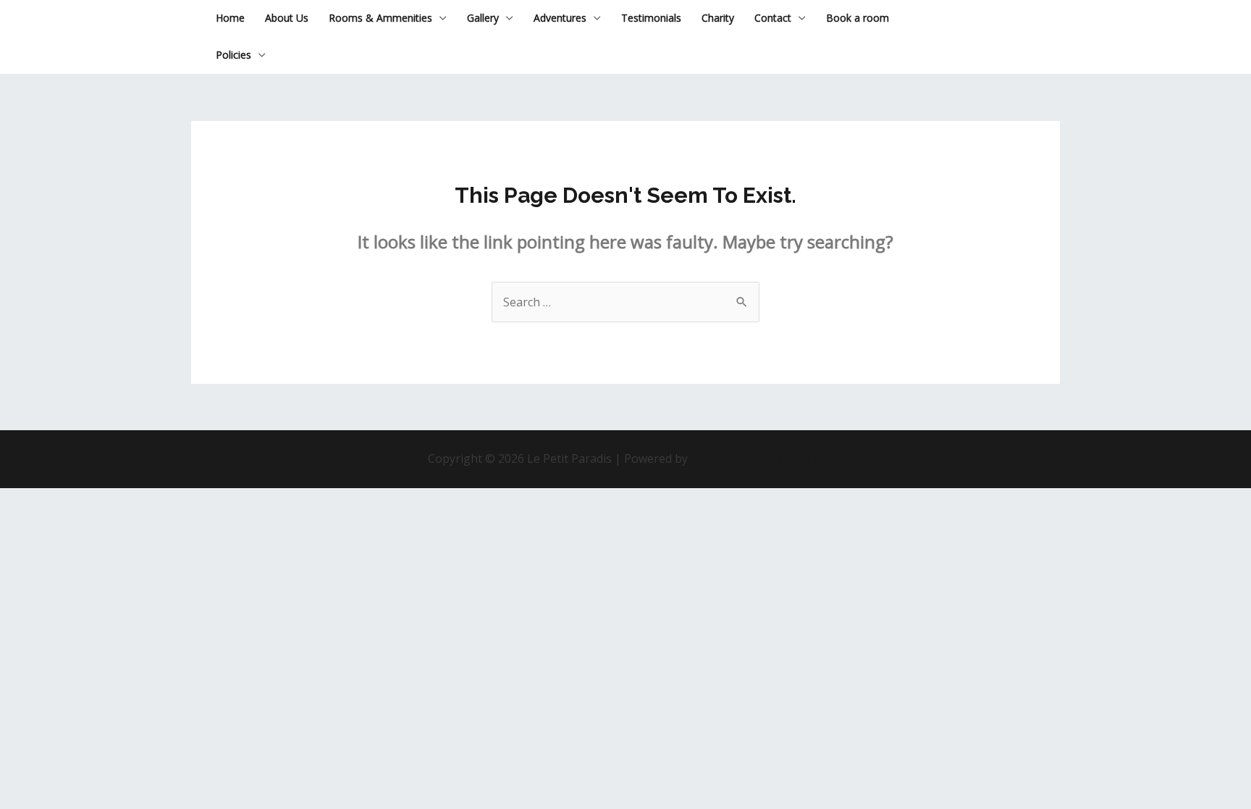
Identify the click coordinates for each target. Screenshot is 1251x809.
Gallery (483, 18)
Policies (233, 55)
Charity (718, 18)
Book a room (857, 18)
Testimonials (651, 18)
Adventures (560, 18)
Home (230, 18)
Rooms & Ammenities (380, 18)
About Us (286, 18)
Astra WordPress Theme (757, 458)
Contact (772, 18)
